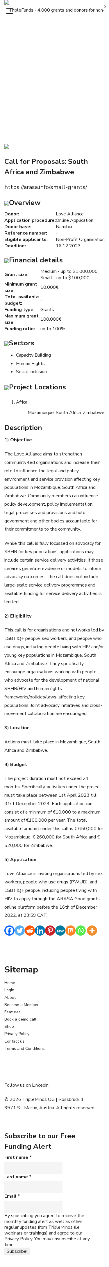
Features (12, 1012)
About (10, 997)
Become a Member (21, 1005)
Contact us (14, 1041)
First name (18, 1157)
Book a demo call (20, 1019)
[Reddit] (30, 930)
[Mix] (70, 930)
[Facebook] (9, 930)
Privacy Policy (16, 1034)
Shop (9, 1026)
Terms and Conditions (24, 1048)
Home (9, 982)
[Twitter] (20, 930)
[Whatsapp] (81, 930)
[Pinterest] (50, 930)
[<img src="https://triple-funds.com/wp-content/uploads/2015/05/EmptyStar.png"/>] (6, 146)
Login (9, 990)
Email (12, 1196)
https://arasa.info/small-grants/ (45, 187)
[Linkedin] (40, 930)
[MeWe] (60, 930)
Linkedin (40, 1085)
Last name (17, 1177)
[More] (92, 930)
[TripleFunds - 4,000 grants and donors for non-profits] (54, 10)
